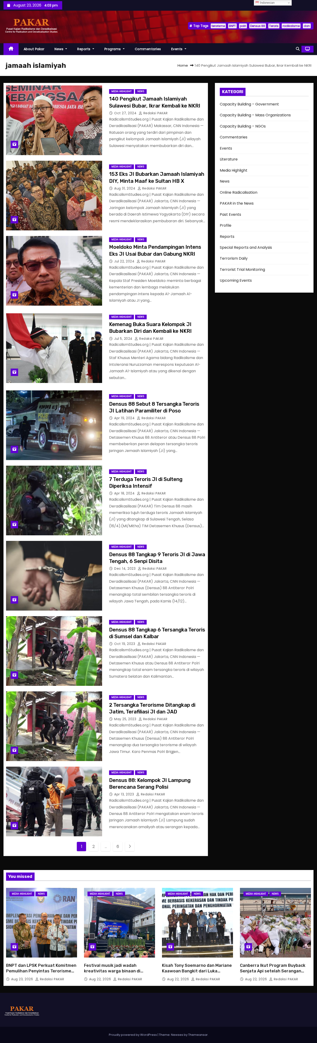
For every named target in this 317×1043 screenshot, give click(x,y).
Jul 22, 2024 (125, 261)
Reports (84, 49)
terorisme (218, 26)
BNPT (232, 26)
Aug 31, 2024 (125, 188)
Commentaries (148, 49)
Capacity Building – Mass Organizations (255, 115)
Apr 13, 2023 (124, 794)
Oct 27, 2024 (126, 113)
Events (177, 49)
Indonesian (267, 2)
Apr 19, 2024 (125, 418)
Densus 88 (257, 26)
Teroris (273, 26)
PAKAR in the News (237, 203)
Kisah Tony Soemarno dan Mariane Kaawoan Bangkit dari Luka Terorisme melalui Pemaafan (197, 971)
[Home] (11, 49)
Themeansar (198, 1035)
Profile (225, 225)
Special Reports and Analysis (246, 247)
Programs (113, 49)
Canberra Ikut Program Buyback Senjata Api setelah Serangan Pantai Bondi (272, 971)
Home (183, 65)
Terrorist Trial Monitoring (242, 269)
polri (243, 26)
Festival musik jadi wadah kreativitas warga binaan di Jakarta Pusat (112, 971)
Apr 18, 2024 (125, 493)
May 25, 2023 (125, 719)
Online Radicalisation (238, 192)
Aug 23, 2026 (22, 979)
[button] (298, 49)
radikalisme (291, 26)
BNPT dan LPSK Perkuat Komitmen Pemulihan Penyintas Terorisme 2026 (41, 971)
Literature (229, 159)
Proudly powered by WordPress (133, 1035)
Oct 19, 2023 (125, 643)
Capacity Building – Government (249, 104)
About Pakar (34, 49)
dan (307, 26)
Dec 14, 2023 (125, 568)
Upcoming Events (236, 280)
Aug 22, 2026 (100, 979)
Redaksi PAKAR (155, 113)
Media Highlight (121, 91)
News (60, 49)
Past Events (230, 214)
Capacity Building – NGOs (243, 126)
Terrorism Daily (234, 258)
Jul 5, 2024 (123, 338)
